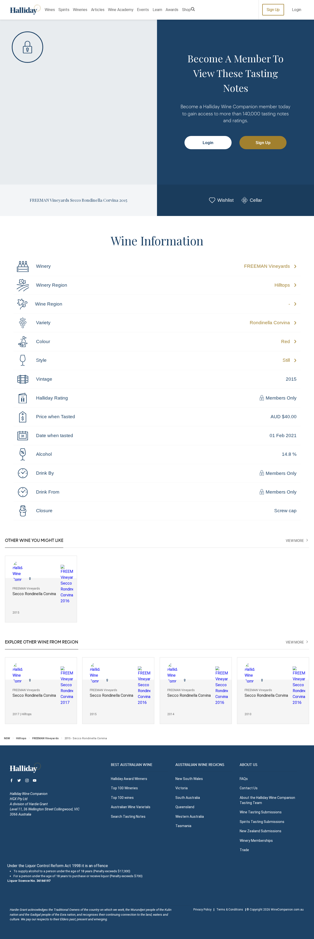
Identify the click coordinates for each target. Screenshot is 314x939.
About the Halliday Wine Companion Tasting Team (267, 800)
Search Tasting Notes (128, 816)
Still (286, 360)
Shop (186, 9)
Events (143, 9)
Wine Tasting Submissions (261, 812)
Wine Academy (120, 9)
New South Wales (189, 779)
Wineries (80, 9)
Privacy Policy (202, 909)
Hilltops (282, 285)
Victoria (181, 788)
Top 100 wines (122, 798)
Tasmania (183, 826)
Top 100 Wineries (124, 788)
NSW (7, 738)
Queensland (184, 807)
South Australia (187, 798)
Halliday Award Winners (129, 779)
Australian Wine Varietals (130, 807)
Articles (98, 9)
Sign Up (273, 9)
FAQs (244, 779)
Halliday (25, 10)
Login (296, 9)
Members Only (280, 398)
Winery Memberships (256, 841)
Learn (157, 9)
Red (285, 341)
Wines (50, 9)
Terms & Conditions (229, 909)
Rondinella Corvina (270, 322)
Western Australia (189, 816)
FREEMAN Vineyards (267, 266)
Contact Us (249, 788)
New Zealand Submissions (260, 831)
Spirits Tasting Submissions (262, 822)
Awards (172, 9)
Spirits (63, 9)
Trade (244, 850)
